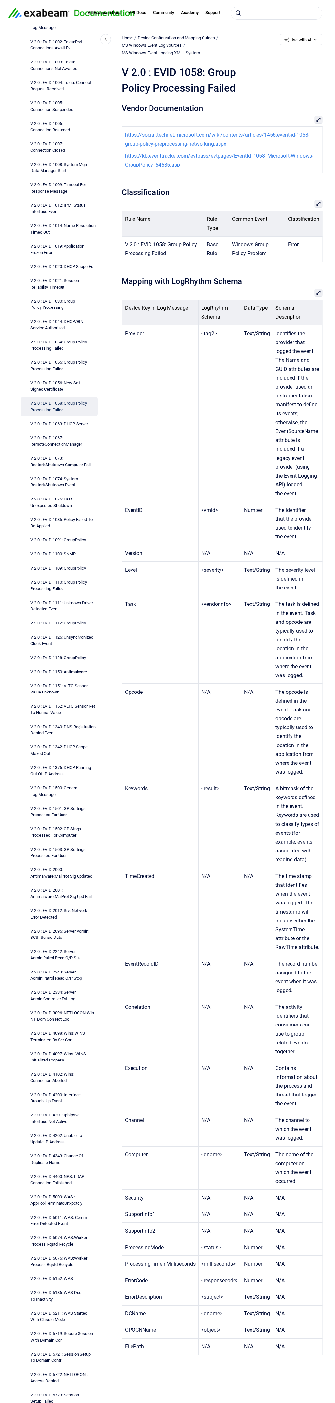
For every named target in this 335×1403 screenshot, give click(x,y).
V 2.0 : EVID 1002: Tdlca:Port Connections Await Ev (56, 45)
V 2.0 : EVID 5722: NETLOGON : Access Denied (59, 1377)
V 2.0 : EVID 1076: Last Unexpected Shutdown (51, 502)
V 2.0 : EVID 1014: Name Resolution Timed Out (63, 229)
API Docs (137, 12)
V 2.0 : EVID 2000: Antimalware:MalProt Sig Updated (61, 873)
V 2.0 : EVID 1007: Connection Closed (47, 147)
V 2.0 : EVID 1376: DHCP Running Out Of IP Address (60, 771)
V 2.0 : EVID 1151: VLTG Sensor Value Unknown (59, 689)
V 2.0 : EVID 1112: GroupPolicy (58, 623)
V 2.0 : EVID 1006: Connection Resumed (50, 126)
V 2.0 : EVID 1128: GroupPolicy (58, 657)
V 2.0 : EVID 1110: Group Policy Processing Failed (58, 585)
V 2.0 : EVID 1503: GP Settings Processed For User (58, 852)
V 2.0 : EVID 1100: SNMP (53, 554)
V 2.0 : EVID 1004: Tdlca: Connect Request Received (60, 86)
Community (163, 12)
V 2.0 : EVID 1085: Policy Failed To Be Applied (61, 523)
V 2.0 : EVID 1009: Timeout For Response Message (58, 188)
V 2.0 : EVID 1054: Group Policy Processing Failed (58, 345)
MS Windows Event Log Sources (152, 45)
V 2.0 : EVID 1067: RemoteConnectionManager (56, 441)
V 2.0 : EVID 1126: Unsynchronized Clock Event (61, 640)
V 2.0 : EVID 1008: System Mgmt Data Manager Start (60, 167)
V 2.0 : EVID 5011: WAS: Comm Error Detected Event (58, 1220)
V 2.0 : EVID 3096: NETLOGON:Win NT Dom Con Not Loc (62, 1016)
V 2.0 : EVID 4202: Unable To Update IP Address (56, 1139)
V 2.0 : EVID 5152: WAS (51, 1278)
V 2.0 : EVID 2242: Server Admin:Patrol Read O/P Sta (55, 954)
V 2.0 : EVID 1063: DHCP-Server (59, 423)
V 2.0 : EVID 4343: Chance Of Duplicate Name (56, 1159)
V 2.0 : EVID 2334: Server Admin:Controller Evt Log (53, 995)
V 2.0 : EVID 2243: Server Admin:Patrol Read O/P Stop (56, 975)
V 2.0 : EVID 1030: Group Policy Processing (52, 304)
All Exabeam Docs (105, 12)
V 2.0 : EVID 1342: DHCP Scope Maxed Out (59, 750)
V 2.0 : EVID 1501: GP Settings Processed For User (58, 811)
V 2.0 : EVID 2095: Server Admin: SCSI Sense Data (59, 934)
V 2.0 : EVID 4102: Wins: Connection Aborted (52, 1077)
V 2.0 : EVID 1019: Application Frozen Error (57, 249)
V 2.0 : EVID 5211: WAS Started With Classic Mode (58, 1316)
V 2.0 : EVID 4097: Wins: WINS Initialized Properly (58, 1057)
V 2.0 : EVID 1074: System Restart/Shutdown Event (54, 482)
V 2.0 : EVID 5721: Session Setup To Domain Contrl (60, 1357)
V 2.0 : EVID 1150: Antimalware (58, 671)
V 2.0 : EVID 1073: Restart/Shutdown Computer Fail (60, 461)
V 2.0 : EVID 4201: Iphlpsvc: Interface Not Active (55, 1118)
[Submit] (238, 13)
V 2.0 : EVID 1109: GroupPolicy (58, 568)
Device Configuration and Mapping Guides (176, 37)
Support (212, 12)
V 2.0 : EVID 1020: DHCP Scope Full (62, 266)
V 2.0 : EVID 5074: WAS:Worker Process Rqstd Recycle (58, 1241)
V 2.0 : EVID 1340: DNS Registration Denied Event (63, 730)
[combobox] (276, 13)
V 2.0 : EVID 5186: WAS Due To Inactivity (55, 1296)
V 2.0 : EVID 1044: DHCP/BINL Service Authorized (58, 324)
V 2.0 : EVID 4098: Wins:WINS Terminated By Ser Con (57, 1036)
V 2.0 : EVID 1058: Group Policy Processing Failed (58, 406)
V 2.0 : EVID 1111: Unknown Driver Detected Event (61, 606)
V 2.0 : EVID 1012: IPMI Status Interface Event (58, 208)
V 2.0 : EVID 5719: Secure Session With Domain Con (61, 1336)
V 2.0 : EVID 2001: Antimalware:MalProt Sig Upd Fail (61, 893)
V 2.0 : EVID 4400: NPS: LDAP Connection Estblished (57, 1179)
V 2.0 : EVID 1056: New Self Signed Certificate (55, 386)
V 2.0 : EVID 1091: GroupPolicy (58, 539)
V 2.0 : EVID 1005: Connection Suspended (51, 106)
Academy (190, 12)
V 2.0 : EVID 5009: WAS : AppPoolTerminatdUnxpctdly (56, 1200)
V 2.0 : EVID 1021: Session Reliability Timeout (54, 283)
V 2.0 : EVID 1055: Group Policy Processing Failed (58, 365)
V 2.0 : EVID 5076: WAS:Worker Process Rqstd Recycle (58, 1261)
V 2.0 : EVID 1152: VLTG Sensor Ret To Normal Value (62, 709)
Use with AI (301, 39)
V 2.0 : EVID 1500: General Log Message (54, 791)
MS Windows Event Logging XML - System (161, 52)
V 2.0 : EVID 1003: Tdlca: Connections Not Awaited (53, 65)
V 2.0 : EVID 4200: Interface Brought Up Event (55, 1098)
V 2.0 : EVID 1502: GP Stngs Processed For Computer (55, 832)
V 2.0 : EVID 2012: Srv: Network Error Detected (58, 914)
